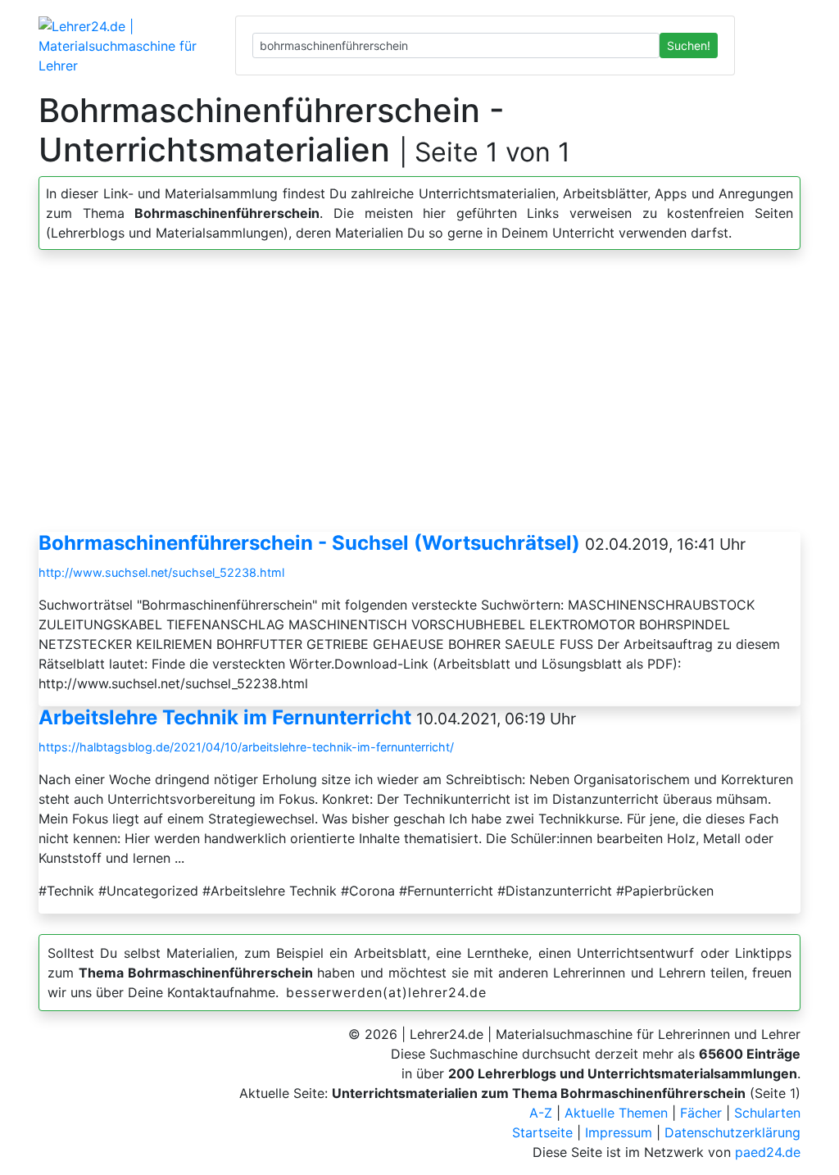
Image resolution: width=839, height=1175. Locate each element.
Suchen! (688, 45)
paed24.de (767, 1152)
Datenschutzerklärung (732, 1132)
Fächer (701, 1113)
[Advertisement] (419, 397)
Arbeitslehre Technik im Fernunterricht (225, 717)
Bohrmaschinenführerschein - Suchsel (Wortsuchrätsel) (309, 543)
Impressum (618, 1132)
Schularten (767, 1113)
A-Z (540, 1113)
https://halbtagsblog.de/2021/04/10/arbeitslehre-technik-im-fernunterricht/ (246, 747)
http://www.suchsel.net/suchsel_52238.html (161, 572)
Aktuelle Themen (616, 1113)
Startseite (542, 1132)
